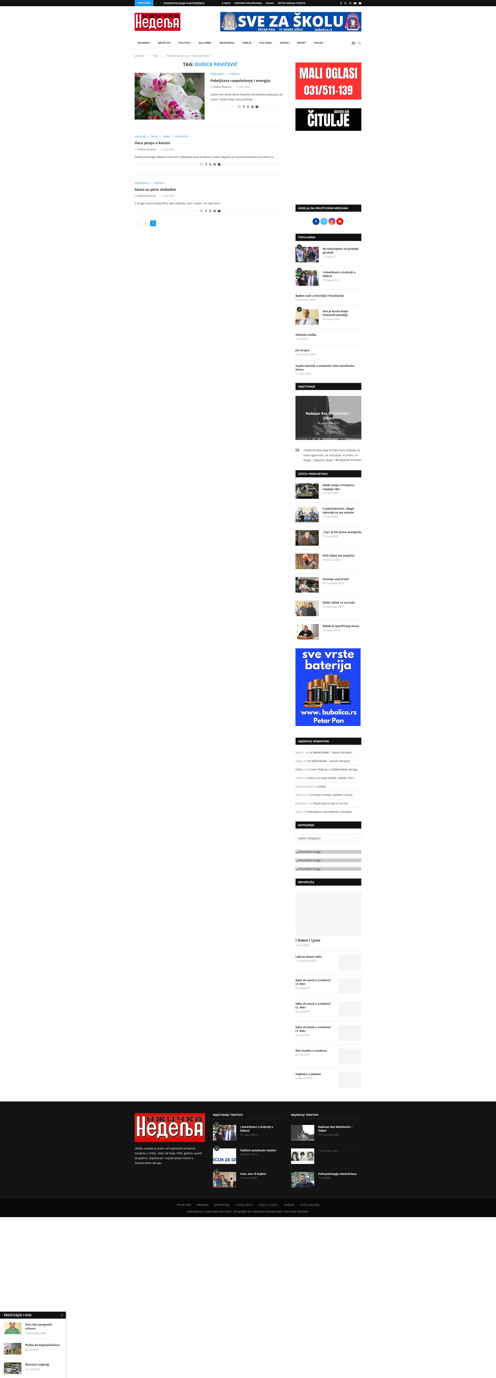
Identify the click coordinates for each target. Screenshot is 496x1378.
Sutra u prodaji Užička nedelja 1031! (331, 778)
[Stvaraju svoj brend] (307, 585)
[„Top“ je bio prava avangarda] (307, 538)
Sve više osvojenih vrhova (38, 1326)
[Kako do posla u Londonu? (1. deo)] (349, 1033)
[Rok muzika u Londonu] (349, 1056)
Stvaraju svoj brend (336, 579)
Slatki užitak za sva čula (339, 602)
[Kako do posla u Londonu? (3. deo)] (349, 986)
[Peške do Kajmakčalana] (12, 1349)
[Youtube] (355, 3)
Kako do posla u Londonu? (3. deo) (313, 982)
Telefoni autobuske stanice (258, 1150)
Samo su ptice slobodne (155, 189)
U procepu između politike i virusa (330, 795)
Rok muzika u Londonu (311, 1050)
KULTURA (266, 42)
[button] (156, 3)
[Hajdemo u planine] (349, 1080)
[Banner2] (328, 860)
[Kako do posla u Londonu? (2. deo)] (349, 1009)
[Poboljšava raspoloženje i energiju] (170, 96)
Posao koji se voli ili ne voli (330, 803)
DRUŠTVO (164, 42)
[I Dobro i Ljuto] (328, 913)
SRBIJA (247, 42)
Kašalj (322, 786)
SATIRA (284, 42)
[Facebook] (341, 3)
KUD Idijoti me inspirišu (339, 555)
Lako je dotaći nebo (308, 956)
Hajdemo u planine (308, 1074)
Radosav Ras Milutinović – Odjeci (328, 415)
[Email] (360, 3)
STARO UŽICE (244, 1205)
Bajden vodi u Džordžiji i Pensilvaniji (319, 295)
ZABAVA (289, 1205)
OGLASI (270, 3)
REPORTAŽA (222, 1205)
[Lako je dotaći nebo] (349, 962)
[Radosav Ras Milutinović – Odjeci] (302, 1132)
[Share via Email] (257, 106)
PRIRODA (202, 1205)
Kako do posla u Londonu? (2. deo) (313, 1005)
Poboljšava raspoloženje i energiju (240, 80)
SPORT (301, 42)
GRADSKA (144, 42)
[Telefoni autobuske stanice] (224, 1156)
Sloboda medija (305, 334)
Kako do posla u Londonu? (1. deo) (313, 1029)
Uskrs (299, 769)
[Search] (359, 43)
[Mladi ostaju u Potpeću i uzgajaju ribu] (307, 491)
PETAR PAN (184, 1205)
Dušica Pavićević (223, 86)
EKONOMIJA (227, 42)
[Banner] (328, 869)
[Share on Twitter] (248, 106)
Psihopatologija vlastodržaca (337, 1174)
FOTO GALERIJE (309, 1205)
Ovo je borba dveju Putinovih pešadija (335, 313)
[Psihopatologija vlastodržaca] (302, 1179)
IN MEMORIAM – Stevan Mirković (331, 752)
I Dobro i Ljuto (307, 940)
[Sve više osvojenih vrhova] (12, 1328)
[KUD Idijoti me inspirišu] (307, 561)
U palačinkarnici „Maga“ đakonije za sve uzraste (339, 510)
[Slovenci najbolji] (12, 1368)
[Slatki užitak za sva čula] (307, 608)
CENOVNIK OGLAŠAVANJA (248, 3)
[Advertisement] (328, 169)
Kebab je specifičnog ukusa (341, 626)
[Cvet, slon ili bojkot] (224, 1179)
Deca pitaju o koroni (152, 142)
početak (139, 55)
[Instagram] (350, 3)
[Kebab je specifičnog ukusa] (307, 632)
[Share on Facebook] (244, 106)
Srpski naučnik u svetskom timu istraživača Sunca (324, 367)
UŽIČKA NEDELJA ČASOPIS (291, 3)
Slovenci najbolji (37, 1364)
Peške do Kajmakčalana (42, 1345)
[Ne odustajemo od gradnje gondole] (307, 254)
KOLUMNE (205, 42)
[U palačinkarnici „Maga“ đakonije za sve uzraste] (307, 514)
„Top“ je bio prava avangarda (342, 532)
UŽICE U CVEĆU (268, 1205)
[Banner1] (328, 852)
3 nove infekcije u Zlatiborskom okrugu (332, 769)
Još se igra (302, 350)
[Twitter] (345, 3)
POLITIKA (184, 42)
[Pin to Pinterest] (252, 106)
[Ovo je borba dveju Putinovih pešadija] (307, 317)
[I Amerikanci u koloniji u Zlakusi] (307, 278)
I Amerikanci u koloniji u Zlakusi (339, 274)
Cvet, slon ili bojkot (253, 1174)
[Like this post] (239, 106)
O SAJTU (226, 3)
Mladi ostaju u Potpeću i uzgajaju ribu (339, 487)
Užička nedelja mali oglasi (181, 3)
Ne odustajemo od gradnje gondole (340, 250)
